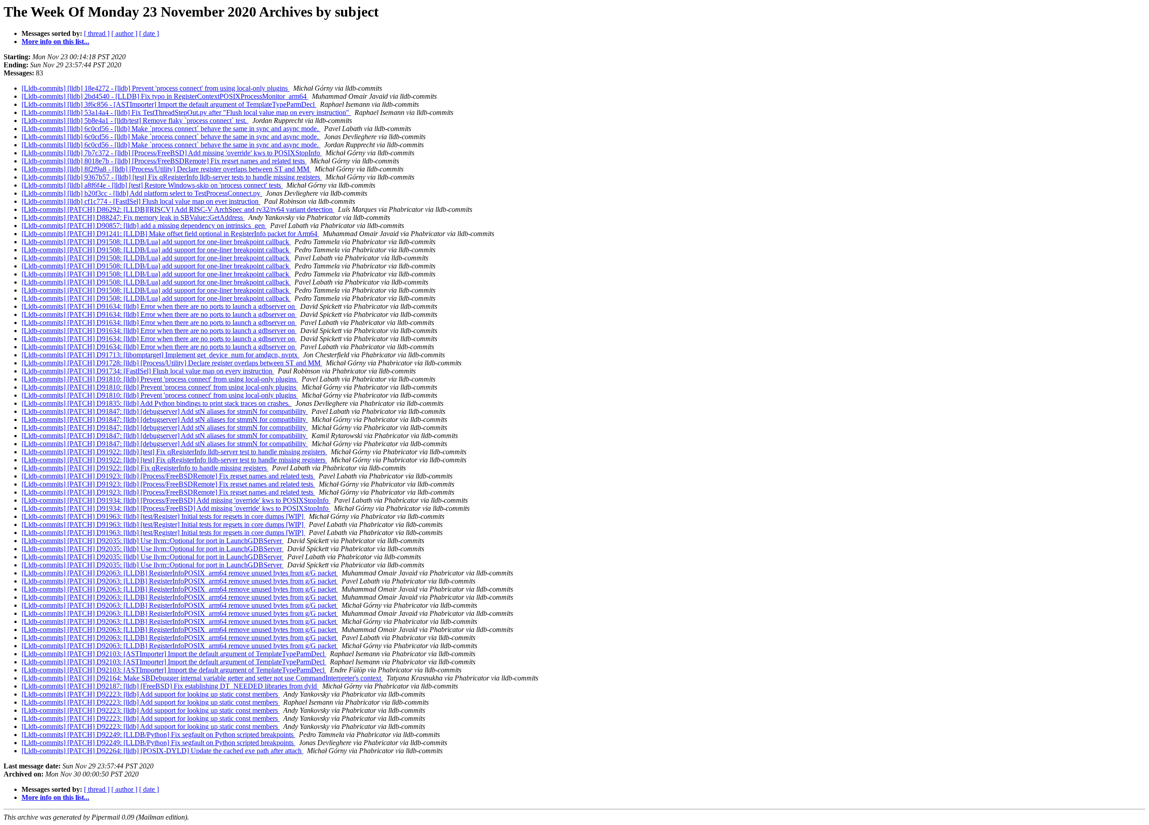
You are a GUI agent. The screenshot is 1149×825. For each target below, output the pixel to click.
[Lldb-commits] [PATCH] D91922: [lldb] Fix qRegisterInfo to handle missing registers (145, 468)
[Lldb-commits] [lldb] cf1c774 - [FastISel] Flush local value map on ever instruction (141, 201)
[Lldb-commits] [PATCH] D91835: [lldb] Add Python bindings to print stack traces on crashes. (157, 403)
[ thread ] (97, 33)
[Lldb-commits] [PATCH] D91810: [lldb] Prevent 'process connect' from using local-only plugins (160, 379)
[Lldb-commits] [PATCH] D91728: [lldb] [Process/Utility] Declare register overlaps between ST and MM (172, 363)
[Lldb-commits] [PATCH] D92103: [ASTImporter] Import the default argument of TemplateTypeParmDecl (174, 654)
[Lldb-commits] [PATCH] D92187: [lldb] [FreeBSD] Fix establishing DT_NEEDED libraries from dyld (170, 686)
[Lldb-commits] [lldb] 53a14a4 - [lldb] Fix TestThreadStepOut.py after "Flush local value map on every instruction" (186, 112)
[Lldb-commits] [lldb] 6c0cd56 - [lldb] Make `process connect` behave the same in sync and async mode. (171, 128)
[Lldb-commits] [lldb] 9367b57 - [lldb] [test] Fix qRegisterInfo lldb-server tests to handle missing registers (172, 177)
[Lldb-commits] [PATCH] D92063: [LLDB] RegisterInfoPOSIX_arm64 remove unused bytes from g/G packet (180, 573)
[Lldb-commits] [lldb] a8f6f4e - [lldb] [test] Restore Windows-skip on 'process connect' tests (152, 185)
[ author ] (124, 33)
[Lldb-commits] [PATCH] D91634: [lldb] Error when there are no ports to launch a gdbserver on (159, 306)
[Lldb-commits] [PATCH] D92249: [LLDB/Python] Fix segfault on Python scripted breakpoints (158, 734)
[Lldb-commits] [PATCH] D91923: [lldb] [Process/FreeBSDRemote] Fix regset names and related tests (168, 476)
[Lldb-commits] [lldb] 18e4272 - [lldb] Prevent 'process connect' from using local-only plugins (155, 88)
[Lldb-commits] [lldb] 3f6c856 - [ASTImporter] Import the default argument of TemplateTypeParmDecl (169, 104)
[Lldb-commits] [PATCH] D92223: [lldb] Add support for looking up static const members (151, 694)
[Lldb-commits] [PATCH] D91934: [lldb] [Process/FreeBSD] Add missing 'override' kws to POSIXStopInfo (176, 500)
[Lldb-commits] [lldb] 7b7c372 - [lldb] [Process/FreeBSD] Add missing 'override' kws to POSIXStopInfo (172, 153)
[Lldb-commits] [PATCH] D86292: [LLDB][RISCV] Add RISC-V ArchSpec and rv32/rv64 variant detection (178, 209)
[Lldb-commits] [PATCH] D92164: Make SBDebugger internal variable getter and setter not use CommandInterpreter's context (202, 678)
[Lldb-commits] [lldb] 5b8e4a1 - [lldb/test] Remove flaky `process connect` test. (135, 120)
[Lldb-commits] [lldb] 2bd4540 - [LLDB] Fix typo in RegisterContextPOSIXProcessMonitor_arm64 (165, 96)
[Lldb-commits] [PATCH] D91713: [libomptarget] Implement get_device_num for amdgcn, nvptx (160, 355)
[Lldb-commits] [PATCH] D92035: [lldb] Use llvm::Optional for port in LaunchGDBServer (153, 540)
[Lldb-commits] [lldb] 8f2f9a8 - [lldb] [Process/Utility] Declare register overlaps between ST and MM (166, 169)
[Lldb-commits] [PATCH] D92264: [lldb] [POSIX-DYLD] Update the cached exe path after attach (162, 751)
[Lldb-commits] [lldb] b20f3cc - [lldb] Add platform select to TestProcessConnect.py (142, 193)
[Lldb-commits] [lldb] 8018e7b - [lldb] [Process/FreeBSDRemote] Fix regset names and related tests (164, 161)
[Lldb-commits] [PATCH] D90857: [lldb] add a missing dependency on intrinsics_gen (144, 225)
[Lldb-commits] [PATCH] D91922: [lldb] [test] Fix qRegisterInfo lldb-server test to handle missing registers (174, 452)
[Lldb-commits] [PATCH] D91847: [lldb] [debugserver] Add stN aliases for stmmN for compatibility (165, 411)
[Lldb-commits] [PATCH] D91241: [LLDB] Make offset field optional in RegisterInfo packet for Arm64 (170, 233)
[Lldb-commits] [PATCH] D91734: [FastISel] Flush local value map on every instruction (148, 371)
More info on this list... (55, 41)
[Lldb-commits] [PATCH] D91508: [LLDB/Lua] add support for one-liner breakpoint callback (156, 242)
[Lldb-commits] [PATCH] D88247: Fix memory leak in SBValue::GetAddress (133, 217)
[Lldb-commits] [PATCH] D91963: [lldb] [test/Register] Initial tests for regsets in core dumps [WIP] (163, 516)
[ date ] (149, 33)
